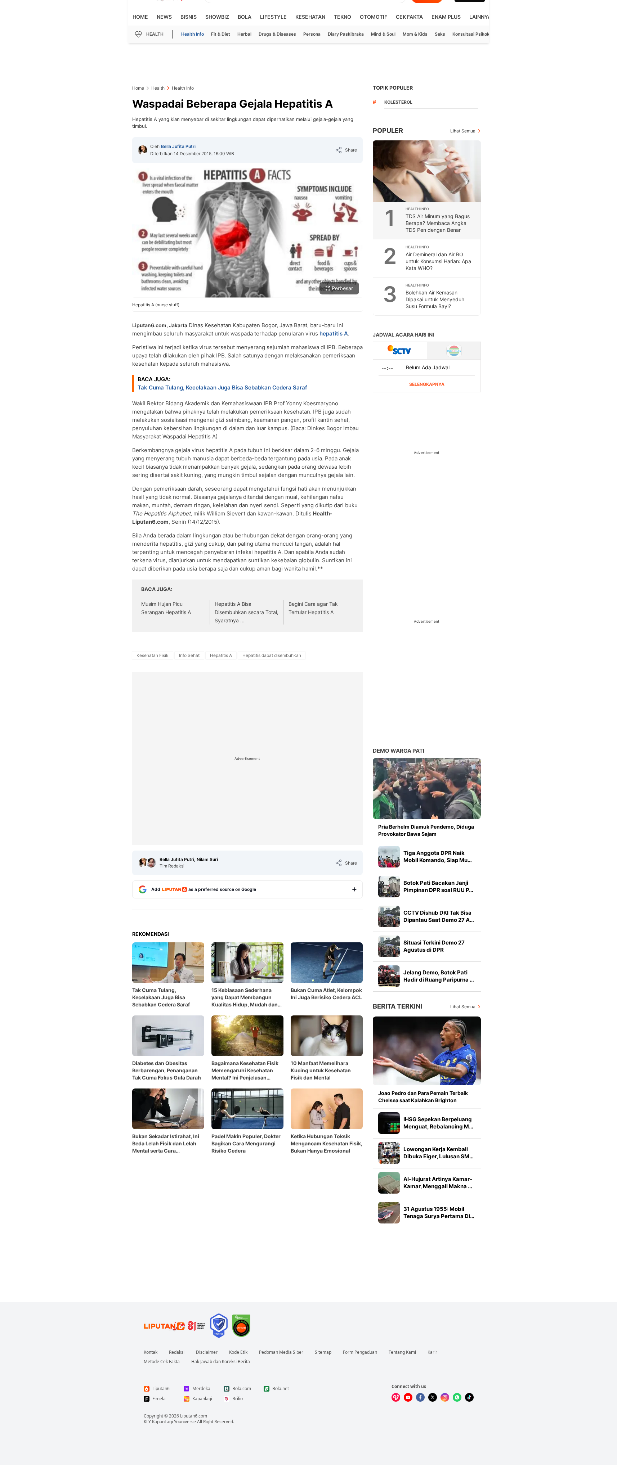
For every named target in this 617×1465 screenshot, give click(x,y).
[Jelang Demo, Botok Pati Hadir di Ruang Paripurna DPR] (389, 976)
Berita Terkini (397, 1006)
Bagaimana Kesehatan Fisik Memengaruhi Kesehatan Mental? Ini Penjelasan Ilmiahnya (244, 1070)
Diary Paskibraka (346, 34)
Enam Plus (446, 17)
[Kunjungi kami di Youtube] (408, 1397)
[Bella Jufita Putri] (142, 150)
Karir (432, 1352)
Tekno (342, 17)
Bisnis (188, 17)
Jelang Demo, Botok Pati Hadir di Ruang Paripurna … (438, 976)
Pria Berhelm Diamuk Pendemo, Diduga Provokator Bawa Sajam (426, 830)
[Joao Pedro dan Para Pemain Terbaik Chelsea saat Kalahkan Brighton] (427, 1051)
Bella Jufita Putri (178, 146)
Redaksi (176, 1352)
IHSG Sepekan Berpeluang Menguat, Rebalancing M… (438, 1123)
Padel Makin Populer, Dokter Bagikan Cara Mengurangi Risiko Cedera (246, 1143)
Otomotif (373, 17)
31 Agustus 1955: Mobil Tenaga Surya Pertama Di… (438, 1212)
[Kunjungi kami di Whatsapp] (457, 1397)
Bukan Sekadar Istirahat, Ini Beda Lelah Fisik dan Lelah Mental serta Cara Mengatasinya (165, 1143)
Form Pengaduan (360, 1352)
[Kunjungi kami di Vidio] (396, 1397)
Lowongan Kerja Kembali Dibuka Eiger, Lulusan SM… (438, 1153)
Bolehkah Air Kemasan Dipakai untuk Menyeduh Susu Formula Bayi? (435, 299)
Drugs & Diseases (277, 34)
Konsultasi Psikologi (473, 34)
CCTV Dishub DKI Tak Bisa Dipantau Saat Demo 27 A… (438, 916)
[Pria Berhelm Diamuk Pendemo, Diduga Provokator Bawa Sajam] (427, 788)
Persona (312, 34)
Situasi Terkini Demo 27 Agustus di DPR (434, 946)
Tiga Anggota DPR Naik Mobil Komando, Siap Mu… (437, 856)
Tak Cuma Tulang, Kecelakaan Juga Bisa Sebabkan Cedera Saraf (222, 387)
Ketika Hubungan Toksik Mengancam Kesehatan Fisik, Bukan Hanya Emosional (326, 1143)
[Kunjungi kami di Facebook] (420, 1397)
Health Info (192, 34)
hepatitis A (333, 333)
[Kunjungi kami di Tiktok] (469, 1397)
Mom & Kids (415, 34)
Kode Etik (238, 1352)
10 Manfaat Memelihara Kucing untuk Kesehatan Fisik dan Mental (321, 1070)
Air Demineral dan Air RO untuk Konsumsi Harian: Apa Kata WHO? (438, 261)
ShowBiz (217, 17)
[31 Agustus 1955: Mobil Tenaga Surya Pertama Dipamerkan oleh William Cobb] (389, 1212)
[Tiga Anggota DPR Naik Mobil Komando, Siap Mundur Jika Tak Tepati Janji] (389, 856)
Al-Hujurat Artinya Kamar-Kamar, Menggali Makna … (437, 1183)
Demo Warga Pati (398, 750)
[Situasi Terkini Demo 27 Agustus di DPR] (389, 946)
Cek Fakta (409, 17)
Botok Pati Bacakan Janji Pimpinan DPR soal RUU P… (438, 886)
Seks (440, 34)
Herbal (244, 34)
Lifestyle (273, 17)
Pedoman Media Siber (281, 1352)
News (164, 17)
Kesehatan (310, 17)
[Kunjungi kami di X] (432, 1397)
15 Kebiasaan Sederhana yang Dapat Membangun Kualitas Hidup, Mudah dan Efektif (244, 997)
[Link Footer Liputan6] (175, 1325)
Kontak (150, 1352)
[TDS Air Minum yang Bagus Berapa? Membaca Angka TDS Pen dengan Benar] (427, 171)
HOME (140, 17)
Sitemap (323, 1352)
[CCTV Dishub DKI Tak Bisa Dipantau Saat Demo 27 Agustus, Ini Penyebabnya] (389, 916)
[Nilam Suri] (151, 862)
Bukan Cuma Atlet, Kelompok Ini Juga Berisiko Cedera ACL (326, 993)
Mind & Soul (383, 34)
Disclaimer (207, 1352)
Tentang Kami (402, 1352)
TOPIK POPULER (393, 88)
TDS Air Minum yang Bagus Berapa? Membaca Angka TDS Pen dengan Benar (438, 223)
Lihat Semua (462, 131)
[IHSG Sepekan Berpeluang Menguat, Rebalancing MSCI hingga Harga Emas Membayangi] (389, 1123)
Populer (388, 130)
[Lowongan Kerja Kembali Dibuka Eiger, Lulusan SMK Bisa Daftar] (389, 1153)
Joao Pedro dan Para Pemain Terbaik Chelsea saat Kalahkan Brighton (423, 1096)
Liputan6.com (193, 1416)
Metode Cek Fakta (162, 1362)
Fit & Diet (220, 34)
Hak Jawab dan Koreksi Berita (220, 1362)
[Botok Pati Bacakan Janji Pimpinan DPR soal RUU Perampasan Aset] (389, 886)
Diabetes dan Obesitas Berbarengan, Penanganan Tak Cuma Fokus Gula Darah (166, 1070)
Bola (244, 17)
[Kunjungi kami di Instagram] (445, 1397)
